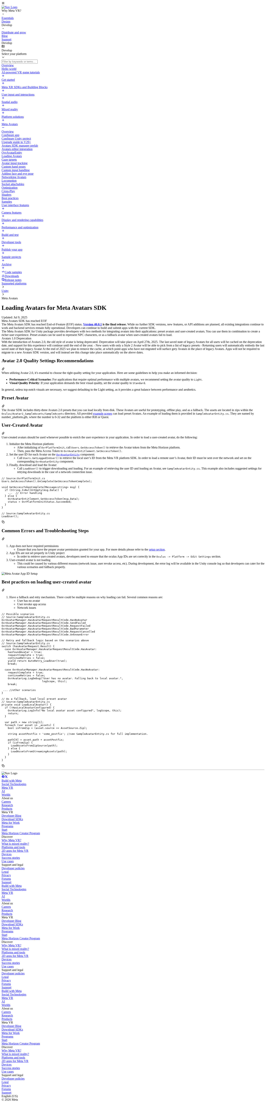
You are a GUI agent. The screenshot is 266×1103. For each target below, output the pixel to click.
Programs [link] (7, 826)
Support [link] (6, 882)
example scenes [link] (102, 413)
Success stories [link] (11, 857)
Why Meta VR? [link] (11, 840)
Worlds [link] (6, 794)
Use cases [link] (8, 861)
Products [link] (7, 808)
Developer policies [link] (13, 868)
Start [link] (4, 829)
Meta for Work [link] (11, 822)
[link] (9, 7)
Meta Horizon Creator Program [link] (21, 833)
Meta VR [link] (7, 787)
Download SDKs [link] (12, 819)
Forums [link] (6, 878)
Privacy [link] (6, 875)
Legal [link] (5, 871)
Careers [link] (6, 801)
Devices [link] (6, 854)
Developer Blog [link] (11, 815)
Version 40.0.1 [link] (92, 324)
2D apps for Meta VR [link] (15, 850)
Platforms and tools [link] (13, 847)
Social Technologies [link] (14, 784)
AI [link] (3, 791)
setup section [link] (157, 549)
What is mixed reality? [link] (15, 843)
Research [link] (7, 805)
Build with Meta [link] (12, 780)
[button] (133, 3)
